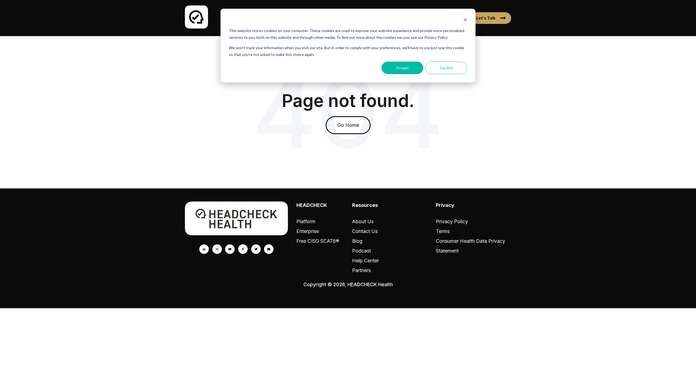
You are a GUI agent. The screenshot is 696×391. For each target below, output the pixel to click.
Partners (361, 270)
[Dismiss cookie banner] (465, 20)
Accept (402, 67)
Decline (446, 67)
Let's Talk (485, 18)
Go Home (348, 125)
